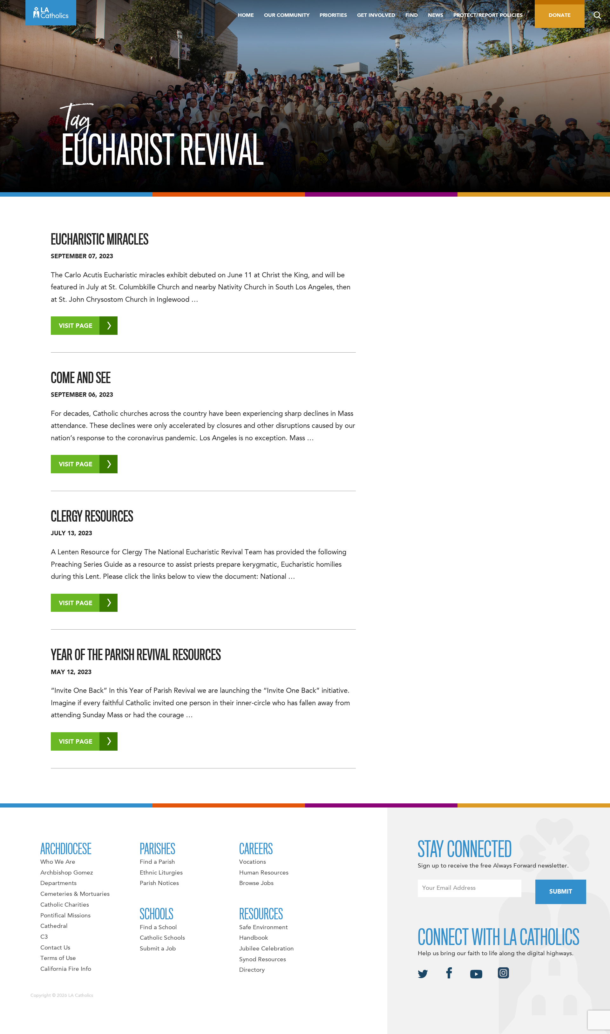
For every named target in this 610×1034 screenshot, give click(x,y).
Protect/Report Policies (488, 15)
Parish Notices (159, 883)
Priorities (333, 15)
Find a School (158, 927)
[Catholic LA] (50, 12)
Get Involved (376, 15)
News (435, 15)
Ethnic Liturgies (161, 873)
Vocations (252, 862)
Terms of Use (58, 958)
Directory (252, 970)
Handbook (253, 938)
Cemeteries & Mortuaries (75, 894)
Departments (58, 883)
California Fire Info (65, 969)
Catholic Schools (162, 938)
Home (246, 15)
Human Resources (263, 873)
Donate (560, 15)
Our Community (286, 15)
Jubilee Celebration (266, 949)
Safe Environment (263, 927)
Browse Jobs (256, 883)
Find (411, 15)
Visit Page (75, 326)
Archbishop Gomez (66, 873)
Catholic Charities (64, 905)
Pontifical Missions (65, 916)
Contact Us (55, 948)
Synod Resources (262, 959)
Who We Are (57, 862)
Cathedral (54, 926)
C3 (44, 937)
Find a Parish (157, 862)
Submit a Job (158, 949)
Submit (560, 892)
